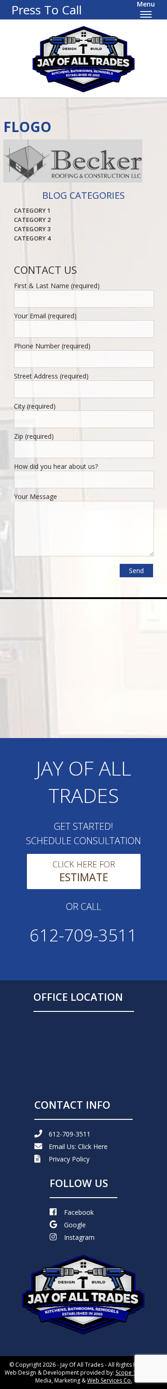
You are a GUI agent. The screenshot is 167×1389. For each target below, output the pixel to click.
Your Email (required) (45, 315)
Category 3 (32, 229)
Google (75, 1224)
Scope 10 (128, 1372)
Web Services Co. (109, 1380)
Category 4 (32, 238)
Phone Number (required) (52, 345)
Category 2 (32, 219)
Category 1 (32, 210)
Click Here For (83, 871)
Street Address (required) (51, 376)
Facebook (79, 1212)
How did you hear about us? (56, 466)
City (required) (35, 406)
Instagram (79, 1237)
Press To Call (46, 9)
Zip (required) (34, 436)
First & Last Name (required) (57, 285)
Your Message (35, 496)
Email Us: (78, 1146)
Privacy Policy (69, 1159)
